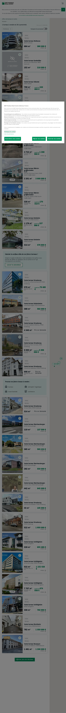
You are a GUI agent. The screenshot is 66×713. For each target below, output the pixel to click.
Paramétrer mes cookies (12, 138)
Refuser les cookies (39, 138)
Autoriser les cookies (54, 138)
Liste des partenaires (9, 134)
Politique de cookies (10, 131)
